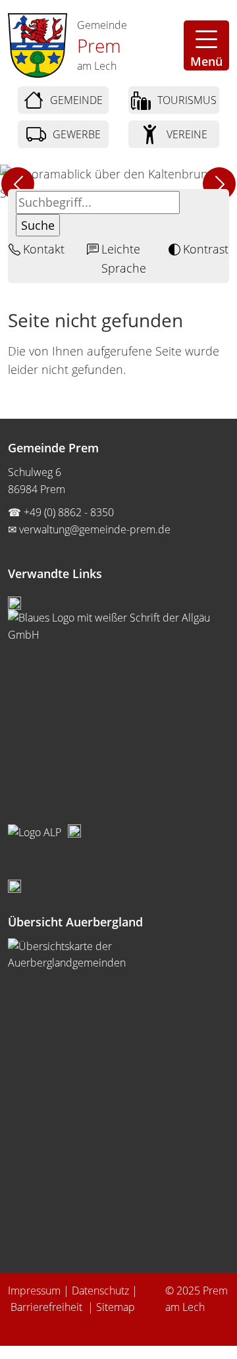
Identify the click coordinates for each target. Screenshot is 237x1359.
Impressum (34, 1290)
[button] (206, 45)
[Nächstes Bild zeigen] (219, 184)
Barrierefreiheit (48, 1307)
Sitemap (115, 1307)
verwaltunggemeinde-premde (95, 529)
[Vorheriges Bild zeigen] (18, 184)
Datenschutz (100, 1290)
